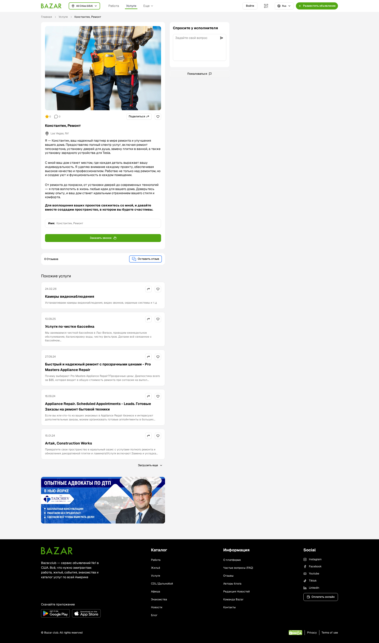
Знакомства (159, 599)
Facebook (315, 566)
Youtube (314, 573)
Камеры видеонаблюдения (69, 296)
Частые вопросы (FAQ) (238, 568)
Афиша (155, 591)
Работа (113, 6)
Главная (46, 17)
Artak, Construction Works (68, 443)
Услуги (131, 6)
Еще (146, 6)
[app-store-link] (86, 613)
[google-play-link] (55, 613)
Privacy (312, 632)
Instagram (315, 559)
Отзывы (228, 575)
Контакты (229, 607)
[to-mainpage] (57, 550)
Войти (250, 6)
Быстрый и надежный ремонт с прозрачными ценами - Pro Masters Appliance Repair (98, 367)
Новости (156, 607)
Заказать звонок (101, 238)
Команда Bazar (233, 599)
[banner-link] (103, 500)
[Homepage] (51, 6)
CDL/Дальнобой (162, 583)
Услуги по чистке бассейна (69, 326)
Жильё (155, 568)
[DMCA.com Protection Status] (295, 632)
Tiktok (313, 580)
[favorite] (158, 116)
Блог (154, 615)
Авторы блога (232, 583)
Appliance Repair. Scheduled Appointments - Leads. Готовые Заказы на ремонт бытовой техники (98, 406)
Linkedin (314, 587)
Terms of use (330, 632)
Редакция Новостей (236, 591)
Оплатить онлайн (323, 597)
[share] (148, 289)
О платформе (232, 560)
